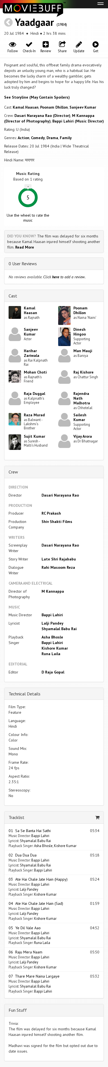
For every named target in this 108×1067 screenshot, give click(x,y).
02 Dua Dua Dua (23, 855)
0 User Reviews (23, 263)
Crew (13, 472)
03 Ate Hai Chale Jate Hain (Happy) (38, 879)
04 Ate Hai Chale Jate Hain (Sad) (36, 903)
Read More (24, 247)
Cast (13, 296)
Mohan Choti (35, 372)
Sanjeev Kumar (83, 107)
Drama (52, 137)
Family (66, 137)
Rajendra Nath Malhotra (81, 398)
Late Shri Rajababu (59, 559)
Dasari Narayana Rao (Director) (42, 115)
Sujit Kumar (34, 436)
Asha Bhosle (52, 637)
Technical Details (24, 694)
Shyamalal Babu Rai (59, 628)
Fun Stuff (18, 1010)
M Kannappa (53, 591)
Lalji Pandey (52, 623)
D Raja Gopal (53, 672)
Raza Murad (34, 414)
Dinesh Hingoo (79, 332)
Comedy (38, 137)
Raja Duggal (34, 393)
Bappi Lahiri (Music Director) (78, 121)
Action (23, 137)
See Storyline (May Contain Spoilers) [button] (37, 97)
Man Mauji (82, 350)
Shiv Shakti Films (57, 521)
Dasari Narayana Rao (60, 495)
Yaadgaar (34, 22)
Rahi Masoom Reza (58, 567)
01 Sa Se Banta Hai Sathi (30, 830)
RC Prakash (51, 513)
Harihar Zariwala (31, 353)
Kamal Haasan (25, 107)
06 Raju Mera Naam (25, 952)
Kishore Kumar (55, 648)
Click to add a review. (64, 276)
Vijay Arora (82, 436)
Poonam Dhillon (54, 107)
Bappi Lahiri (52, 614)
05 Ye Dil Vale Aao (25, 927)
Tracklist (16, 817)
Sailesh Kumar (79, 417)
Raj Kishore (83, 372)
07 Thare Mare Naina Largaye (34, 976)
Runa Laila (51, 653)
